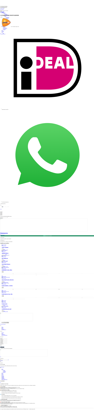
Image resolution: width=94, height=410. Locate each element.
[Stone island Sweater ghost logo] (6, 277)
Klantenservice (4, 233)
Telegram (3, 378)
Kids (2, 328)
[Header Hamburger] (1, 10)
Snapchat (3, 376)
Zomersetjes (6, 14)
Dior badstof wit (5, 258)
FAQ (2, 333)
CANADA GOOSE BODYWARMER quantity (6, 216)
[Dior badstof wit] (4, 255)
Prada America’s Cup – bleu (7, 294)
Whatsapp (3, 377)
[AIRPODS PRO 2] (4, 250)
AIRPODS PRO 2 (5, 253)
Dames (2, 327)
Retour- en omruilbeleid (4, 335)
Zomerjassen (7, 17)
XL (5, 206)
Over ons (3, 332)
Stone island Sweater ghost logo (8, 279)
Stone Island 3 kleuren (6, 264)
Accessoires (4, 371)
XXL (8, 206)
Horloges (4, 372)
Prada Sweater (4, 303)
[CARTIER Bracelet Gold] (5, 306)
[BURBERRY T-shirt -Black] (5, 267)
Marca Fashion (2, 9)
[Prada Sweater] (4, 301)
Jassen (5, 16)
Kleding (4, 370)
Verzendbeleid (3, 334)
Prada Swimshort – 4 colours (7, 285)
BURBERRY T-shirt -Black (7, 269)
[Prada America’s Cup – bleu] (5, 291)
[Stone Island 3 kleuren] (5, 261)
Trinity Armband (5, 247)
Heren (2, 369)
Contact (3, 374)
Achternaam (1, 339)
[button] (3, 251)
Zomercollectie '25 (4, 329)
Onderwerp (1, 342)
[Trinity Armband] (4, 244)
